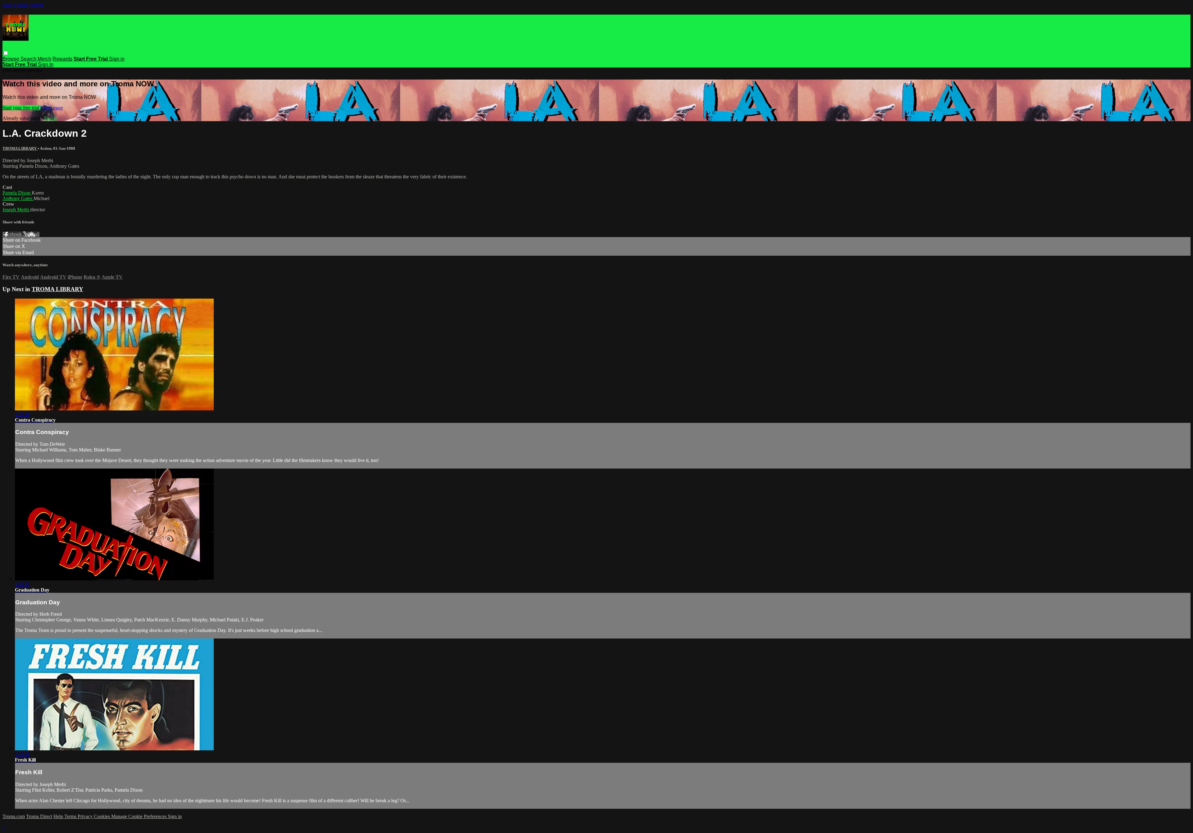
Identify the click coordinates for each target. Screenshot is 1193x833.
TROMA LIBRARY (20, 148)
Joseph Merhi (16, 209)
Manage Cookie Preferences (139, 816)
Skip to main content (22, 5)
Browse (11, 59)
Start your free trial (21, 107)
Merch (44, 59)
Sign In (45, 64)
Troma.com (13, 816)
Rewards (62, 59)
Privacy (86, 816)
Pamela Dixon (17, 192)
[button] (6, 53)
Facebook (12, 234)
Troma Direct (39, 816)
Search (29, 59)
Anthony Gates (18, 198)
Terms (71, 816)
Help (58, 816)
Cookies (102, 816)
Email (33, 234)
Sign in (117, 59)
